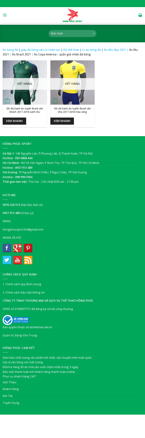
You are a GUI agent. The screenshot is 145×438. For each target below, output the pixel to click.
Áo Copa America (45, 54)
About (53, 428)
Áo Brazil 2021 (21, 54)
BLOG (79, 428)
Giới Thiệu (9, 382)
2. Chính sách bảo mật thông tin (24, 292)
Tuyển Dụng (11, 403)
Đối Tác (8, 396)
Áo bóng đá (10, 50)
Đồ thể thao (71, 50)
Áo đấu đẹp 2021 (115, 50)
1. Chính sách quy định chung (22, 284)
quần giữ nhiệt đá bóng (75, 54)
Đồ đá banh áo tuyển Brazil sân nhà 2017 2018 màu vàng (72, 110)
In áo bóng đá (91, 50)
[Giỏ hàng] (140, 15)
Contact (90, 428)
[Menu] (5, 15)
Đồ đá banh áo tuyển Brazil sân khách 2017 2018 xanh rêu (25, 110)
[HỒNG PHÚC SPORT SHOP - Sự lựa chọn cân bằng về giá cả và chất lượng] (72, 15)
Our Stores (67, 428)
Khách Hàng (11, 389)
